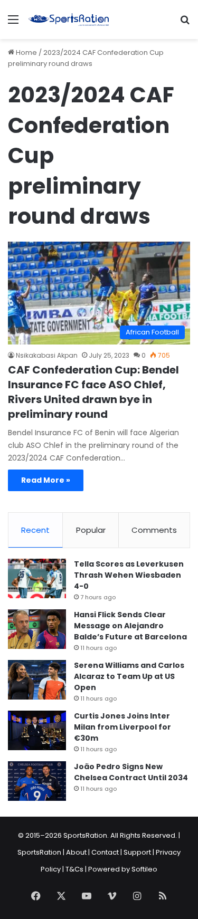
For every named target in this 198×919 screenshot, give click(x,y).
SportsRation (39, 852)
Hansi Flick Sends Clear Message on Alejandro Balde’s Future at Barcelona (130, 625)
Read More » (45, 480)
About (76, 852)
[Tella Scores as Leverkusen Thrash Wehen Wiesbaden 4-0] (37, 578)
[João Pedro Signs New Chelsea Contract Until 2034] (37, 781)
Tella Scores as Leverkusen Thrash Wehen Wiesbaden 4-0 (129, 575)
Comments (154, 529)
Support (137, 852)
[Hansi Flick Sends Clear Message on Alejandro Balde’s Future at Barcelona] (37, 629)
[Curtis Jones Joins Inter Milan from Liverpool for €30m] (37, 730)
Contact (105, 852)
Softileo (144, 869)
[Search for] (185, 23)
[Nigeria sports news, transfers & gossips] (68, 19)
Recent (35, 529)
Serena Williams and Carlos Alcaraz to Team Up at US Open (129, 676)
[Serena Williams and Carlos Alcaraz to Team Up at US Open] (37, 680)
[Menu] (13, 23)
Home (25, 52)
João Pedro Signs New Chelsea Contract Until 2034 (131, 772)
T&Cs (74, 869)
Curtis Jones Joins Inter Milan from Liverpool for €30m (122, 727)
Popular (91, 529)
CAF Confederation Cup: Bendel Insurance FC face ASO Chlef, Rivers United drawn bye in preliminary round (93, 392)
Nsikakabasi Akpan (47, 355)
